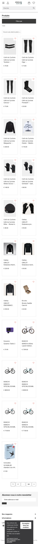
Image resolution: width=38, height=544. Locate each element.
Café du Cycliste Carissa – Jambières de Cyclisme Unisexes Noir (9, 102)
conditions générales (11, 541)
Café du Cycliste (9, 57)
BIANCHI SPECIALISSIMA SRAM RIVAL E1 (9, 385)
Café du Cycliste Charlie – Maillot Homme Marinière (28, 142)
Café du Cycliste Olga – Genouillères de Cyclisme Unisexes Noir (27, 61)
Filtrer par (19, 21)
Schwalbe (7, 463)
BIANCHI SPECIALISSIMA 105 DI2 (27, 385)
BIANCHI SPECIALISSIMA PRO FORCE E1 (9, 426)
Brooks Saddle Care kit (27, 304)
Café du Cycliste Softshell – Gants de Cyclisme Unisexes (28, 183)
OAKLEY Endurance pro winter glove (26, 223)
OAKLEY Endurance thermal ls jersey (10, 264)
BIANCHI (25, 341)
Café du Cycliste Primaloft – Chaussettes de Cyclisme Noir (27, 102)
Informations (6, 518)
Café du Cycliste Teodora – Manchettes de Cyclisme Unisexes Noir (9, 61)
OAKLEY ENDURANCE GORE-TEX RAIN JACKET (9, 304)
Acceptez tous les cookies (25, 525)
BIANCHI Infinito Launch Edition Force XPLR (27, 345)
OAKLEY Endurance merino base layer (28, 264)
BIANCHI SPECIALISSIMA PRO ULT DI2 (27, 426)
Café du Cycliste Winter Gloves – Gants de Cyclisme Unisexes (9, 183)
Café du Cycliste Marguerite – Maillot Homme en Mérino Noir (10, 142)
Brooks (24, 301)
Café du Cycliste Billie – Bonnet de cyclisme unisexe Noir (10, 223)
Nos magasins (7, 514)
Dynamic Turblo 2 (9, 344)
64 (29, 484)
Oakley (24, 219)
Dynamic (7, 341)
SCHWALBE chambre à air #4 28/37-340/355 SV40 (9, 466)
